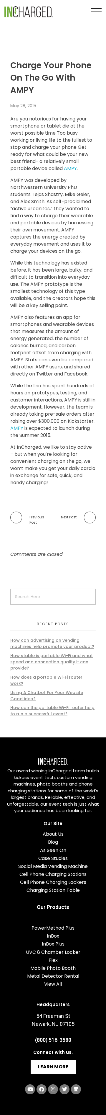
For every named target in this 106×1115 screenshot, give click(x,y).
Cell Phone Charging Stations (53, 874)
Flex (53, 960)
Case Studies (53, 858)
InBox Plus (53, 944)
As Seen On (53, 850)
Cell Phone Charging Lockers (53, 882)
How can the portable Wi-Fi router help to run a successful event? (52, 711)
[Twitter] (64, 1089)
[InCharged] (28, 11)
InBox (53, 936)
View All (53, 984)
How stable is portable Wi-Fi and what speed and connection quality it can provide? (51, 662)
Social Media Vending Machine (53, 866)
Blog (53, 842)
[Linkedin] (76, 1089)
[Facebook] (42, 1089)
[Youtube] (30, 1089)
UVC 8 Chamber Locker (53, 952)
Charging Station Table (53, 890)
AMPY (70, 168)
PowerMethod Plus (53, 928)
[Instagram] (53, 1089)
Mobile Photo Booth (53, 968)
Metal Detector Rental (53, 976)
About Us (53, 834)
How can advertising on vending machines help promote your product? (52, 643)
